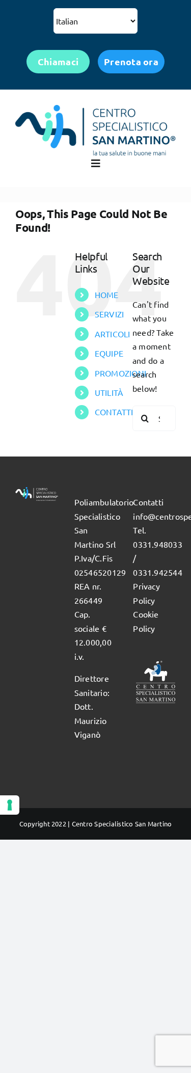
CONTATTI (114, 412)
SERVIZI (109, 314)
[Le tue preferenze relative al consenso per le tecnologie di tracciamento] (9, 805)
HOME (107, 294)
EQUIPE (109, 353)
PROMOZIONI (120, 373)
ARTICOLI (112, 334)
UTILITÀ (109, 392)
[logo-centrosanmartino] (95, 109)
